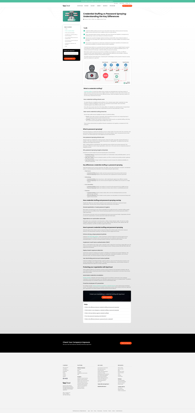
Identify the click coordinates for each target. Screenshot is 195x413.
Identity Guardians (87, 277)
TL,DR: (66, 28)
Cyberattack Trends (102, 19)
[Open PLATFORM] (88, 5)
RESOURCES (120, 365)
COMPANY (65, 365)
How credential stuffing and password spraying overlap (71, 38)
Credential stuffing (88, 91)
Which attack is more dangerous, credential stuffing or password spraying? (102, 310)
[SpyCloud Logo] (66, 6)
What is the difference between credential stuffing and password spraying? (102, 307)
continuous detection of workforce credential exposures (104, 285)
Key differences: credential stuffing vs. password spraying (71, 35)
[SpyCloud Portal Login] (129, 3)
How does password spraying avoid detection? (95, 316)
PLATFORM (79, 365)
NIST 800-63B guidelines (93, 236)
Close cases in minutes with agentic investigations (103, 1)
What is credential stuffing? (69, 30)
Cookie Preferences (119, 410)
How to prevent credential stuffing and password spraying (71, 41)
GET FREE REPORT (70, 58)
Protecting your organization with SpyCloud (70, 44)
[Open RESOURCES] (107, 5)
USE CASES (100, 365)
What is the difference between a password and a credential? (99, 319)
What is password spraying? (69, 32)
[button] (107, 308)
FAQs (66, 46)
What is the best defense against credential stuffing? (97, 313)
